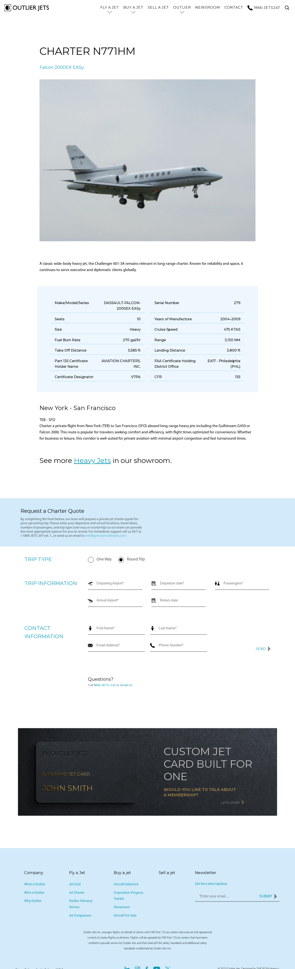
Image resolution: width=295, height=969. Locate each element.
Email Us (126, 686)
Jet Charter (76, 894)
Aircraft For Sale (125, 917)
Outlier (182, 7)
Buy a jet (133, 7)
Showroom (122, 909)
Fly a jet (109, 7)
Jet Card (75, 886)
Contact (233, 7)
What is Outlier (34, 886)
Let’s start (230, 804)
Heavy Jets (92, 462)
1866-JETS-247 (105, 686)
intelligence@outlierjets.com (105, 537)
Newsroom (207, 7)
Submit (265, 898)
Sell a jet (158, 7)
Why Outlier (32, 902)
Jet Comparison (80, 917)
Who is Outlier (34, 894)
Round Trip (136, 561)
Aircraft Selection (126, 886)
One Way (104, 561)
